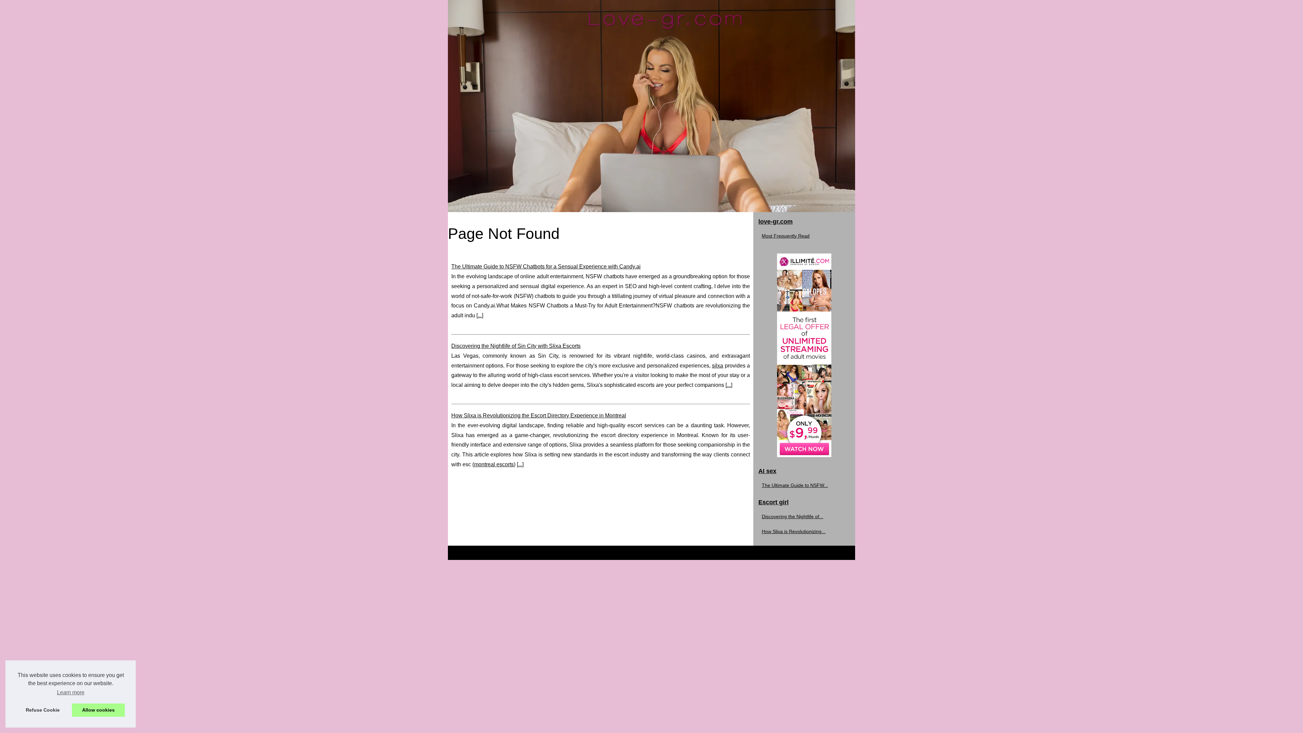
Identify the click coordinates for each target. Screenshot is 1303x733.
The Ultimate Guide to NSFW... (795, 485)
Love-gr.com (476, 552)
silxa (717, 366)
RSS (573, 552)
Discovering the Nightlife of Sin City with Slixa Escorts (516, 346)
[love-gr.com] (651, 106)
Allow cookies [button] (98, 710)
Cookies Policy (551, 552)
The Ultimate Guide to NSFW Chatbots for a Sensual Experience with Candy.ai (546, 266)
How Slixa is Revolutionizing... (794, 531)
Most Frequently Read (786, 236)
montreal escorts (494, 464)
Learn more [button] (70, 692)
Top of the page (596, 552)
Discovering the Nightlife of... (792, 516)
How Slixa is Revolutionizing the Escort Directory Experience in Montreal (538, 415)
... (480, 315)
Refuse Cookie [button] (43, 710)
